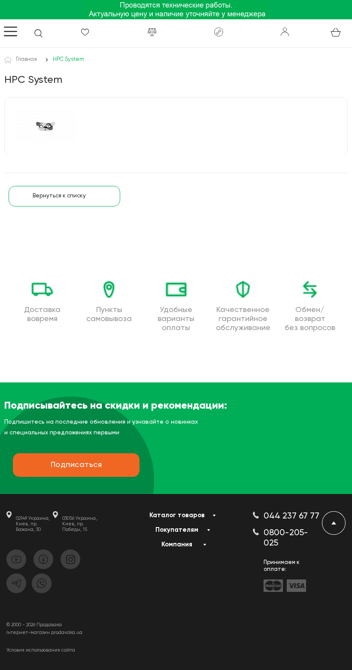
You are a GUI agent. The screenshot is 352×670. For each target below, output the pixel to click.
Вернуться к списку (59, 196)
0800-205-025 (286, 538)
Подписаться (76, 465)
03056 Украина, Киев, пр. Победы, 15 (79, 524)
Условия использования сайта (40, 650)
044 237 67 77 (291, 516)
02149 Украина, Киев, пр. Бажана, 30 (33, 524)
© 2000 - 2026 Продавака (34, 624)
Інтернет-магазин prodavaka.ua (44, 632)
